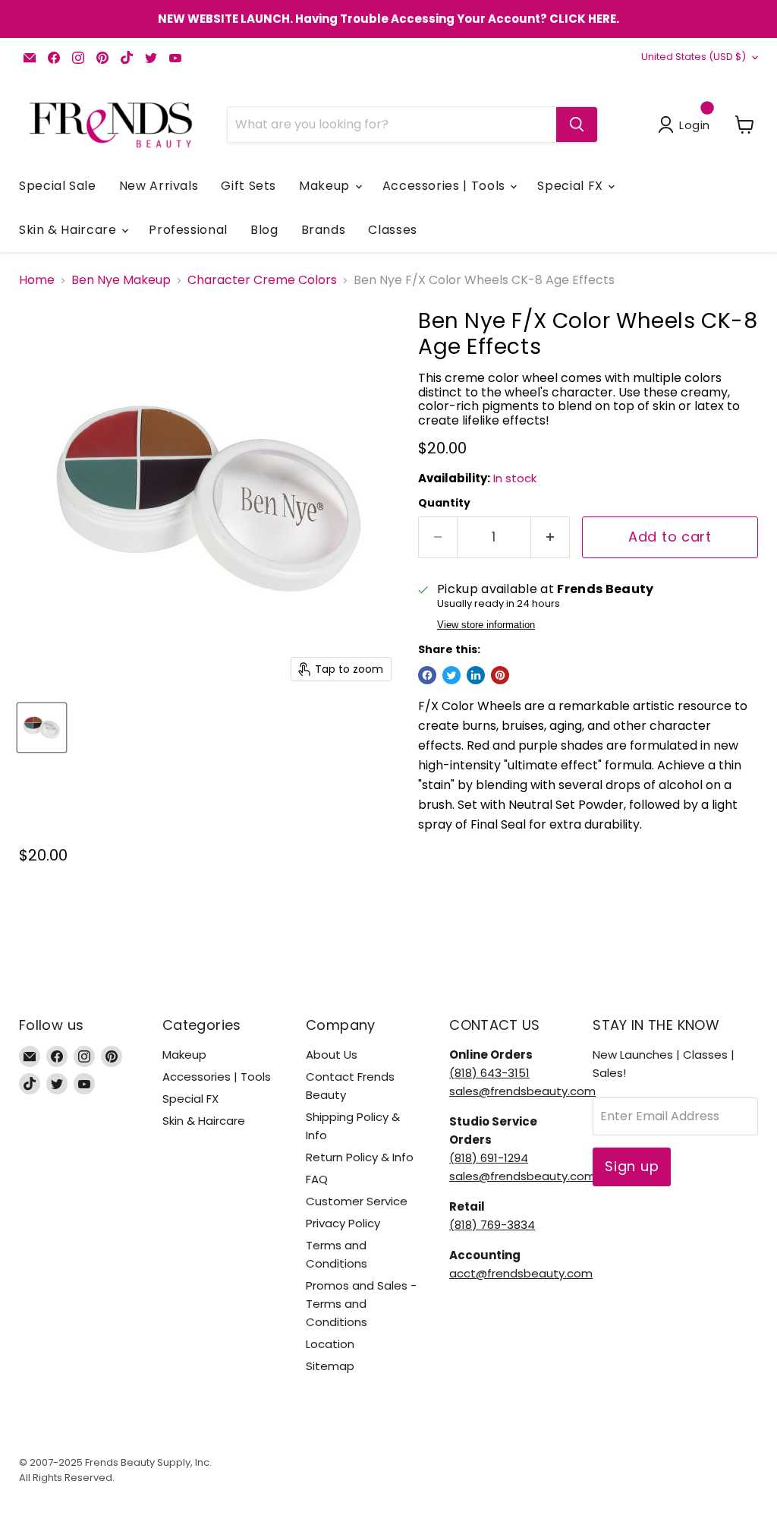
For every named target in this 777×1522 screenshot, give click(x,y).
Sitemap (330, 1366)
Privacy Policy (343, 1223)
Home (37, 280)
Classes (392, 229)
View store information (486, 625)
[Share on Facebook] (427, 675)
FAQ (317, 1179)
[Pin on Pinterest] (500, 675)
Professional (188, 229)
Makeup (326, 185)
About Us (331, 1055)
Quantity (444, 503)
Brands (323, 229)
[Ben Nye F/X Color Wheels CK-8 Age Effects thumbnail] (41, 727)
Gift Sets (248, 185)
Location (330, 1344)
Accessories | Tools (445, 185)
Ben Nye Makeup (121, 280)
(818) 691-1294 (488, 1158)
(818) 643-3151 (489, 1073)
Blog (264, 229)
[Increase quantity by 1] (550, 537)
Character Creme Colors (262, 280)
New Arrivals (159, 185)
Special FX (571, 185)
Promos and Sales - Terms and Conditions (361, 1303)
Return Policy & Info (360, 1157)
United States (693, 56)
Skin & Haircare (69, 229)
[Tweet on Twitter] (451, 675)
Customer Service (356, 1201)
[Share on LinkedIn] (476, 675)
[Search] (576, 124)
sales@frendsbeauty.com (522, 1091)
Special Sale (57, 185)
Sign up (632, 1166)
